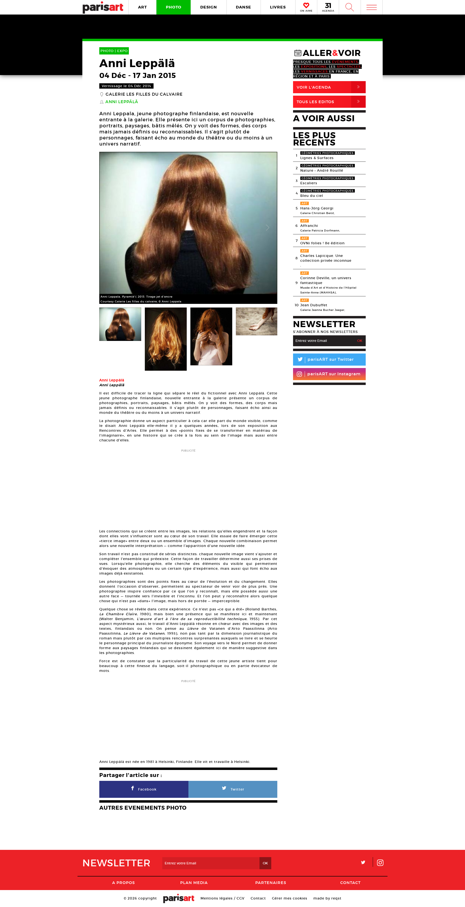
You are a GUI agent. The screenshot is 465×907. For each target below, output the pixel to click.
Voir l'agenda (329, 87)
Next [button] (267, 227)
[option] (188, 228)
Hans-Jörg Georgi (316, 208)
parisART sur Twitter (325, 360)
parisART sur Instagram (334, 374)
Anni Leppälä (121, 102)
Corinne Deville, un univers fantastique (325, 280)
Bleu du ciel (311, 195)
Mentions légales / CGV (223, 898)
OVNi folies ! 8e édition (322, 243)
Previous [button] (109, 227)
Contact (350, 882)
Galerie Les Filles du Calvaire (144, 94)
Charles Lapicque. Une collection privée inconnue (325, 258)
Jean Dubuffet (313, 305)
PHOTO (173, 7)
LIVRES (278, 7)
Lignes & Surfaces (317, 158)
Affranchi (309, 225)
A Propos (123, 882)
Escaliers (308, 183)
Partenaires (270, 882)
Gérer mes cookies (289, 898)
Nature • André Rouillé (321, 170)
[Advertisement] (188, 487)
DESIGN (208, 7)
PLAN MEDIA (194, 882)
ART (142, 7)
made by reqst (327, 898)
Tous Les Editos (329, 101)
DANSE (243, 7)
